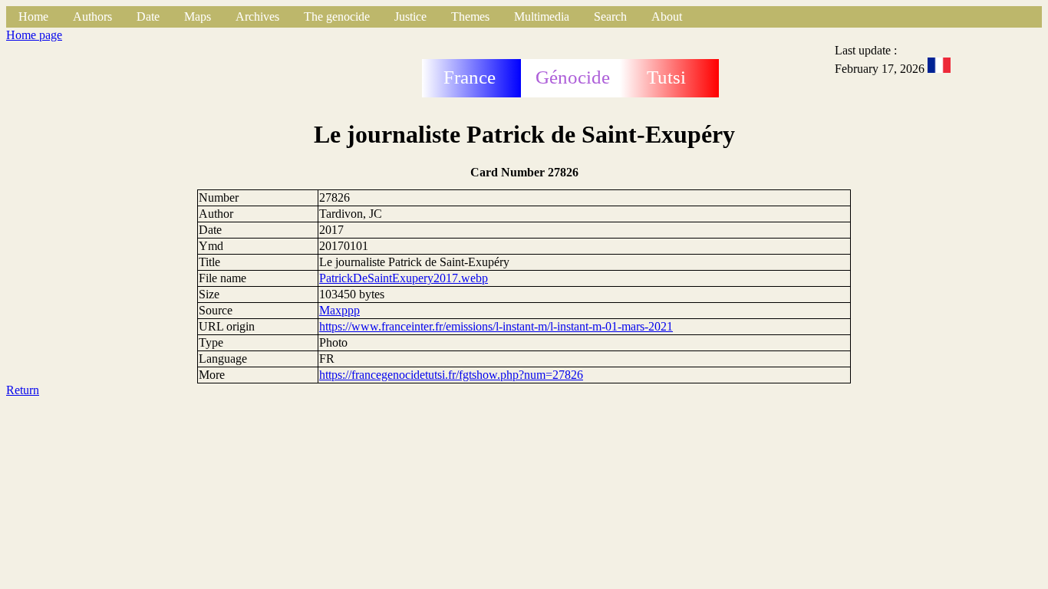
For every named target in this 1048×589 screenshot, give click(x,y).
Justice (410, 16)
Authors (92, 16)
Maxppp (339, 310)
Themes (470, 16)
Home (33, 16)
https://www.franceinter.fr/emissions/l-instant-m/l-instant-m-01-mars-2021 (496, 326)
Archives (257, 16)
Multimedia (541, 16)
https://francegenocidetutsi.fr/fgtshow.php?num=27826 (451, 374)
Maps (197, 16)
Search (610, 16)
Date (148, 16)
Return (22, 390)
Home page (34, 34)
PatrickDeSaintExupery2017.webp (403, 278)
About (666, 16)
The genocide (337, 16)
